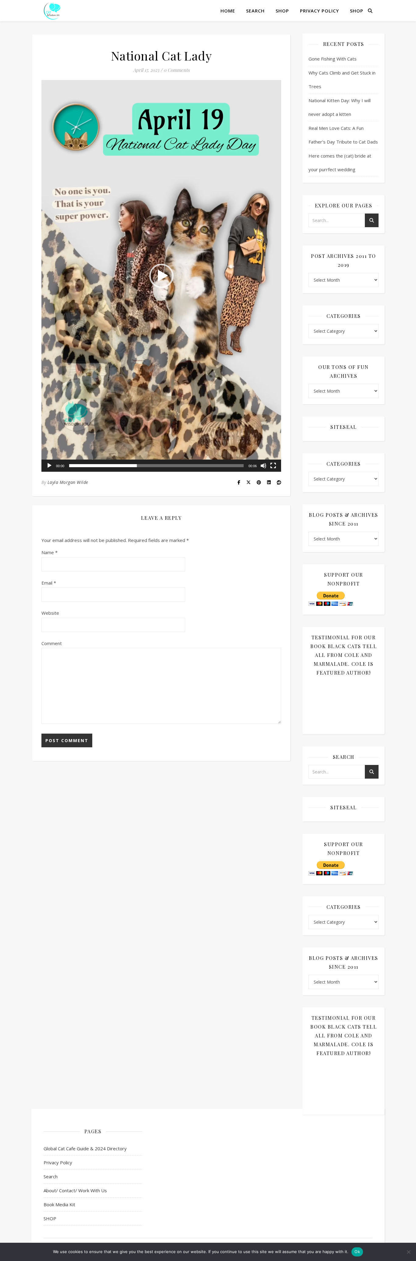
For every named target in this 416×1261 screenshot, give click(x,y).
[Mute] (263, 466)
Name (49, 552)
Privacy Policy (319, 11)
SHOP (282, 11)
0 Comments (177, 70)
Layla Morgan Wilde (68, 482)
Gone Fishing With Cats (332, 59)
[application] (161, 276)
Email (48, 583)
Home (227, 11)
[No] (408, 1252)
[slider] (156, 465)
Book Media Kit (59, 1204)
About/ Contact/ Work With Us (75, 1190)
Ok (357, 1251)
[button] (161, 276)
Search (255, 11)
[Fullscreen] (273, 466)
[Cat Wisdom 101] (53, 11)
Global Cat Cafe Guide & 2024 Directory (85, 1148)
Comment (51, 643)
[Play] (49, 466)
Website (50, 613)
